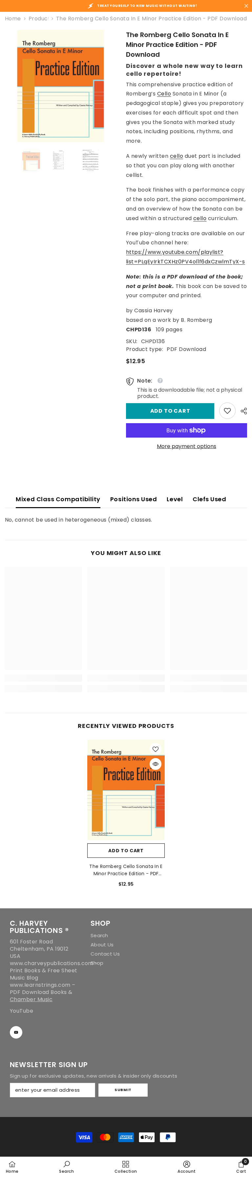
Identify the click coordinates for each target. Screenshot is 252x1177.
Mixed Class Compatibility (58, 499)
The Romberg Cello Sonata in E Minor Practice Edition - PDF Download (125, 870)
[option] (60, 86)
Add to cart (170, 411)
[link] (227, 411)
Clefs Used (209, 499)
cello (176, 156)
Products (39, 18)
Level (175, 499)
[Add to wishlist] (155, 749)
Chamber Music (31, 999)
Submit (123, 1089)
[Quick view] (155, 764)
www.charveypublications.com (52, 963)
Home (13, 18)
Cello (164, 93)
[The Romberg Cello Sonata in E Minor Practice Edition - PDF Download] (126, 790)
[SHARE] (241, 411)
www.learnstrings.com (40, 985)
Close (246, 6)
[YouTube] (16, 1032)
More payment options (186, 446)
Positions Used (133, 499)
